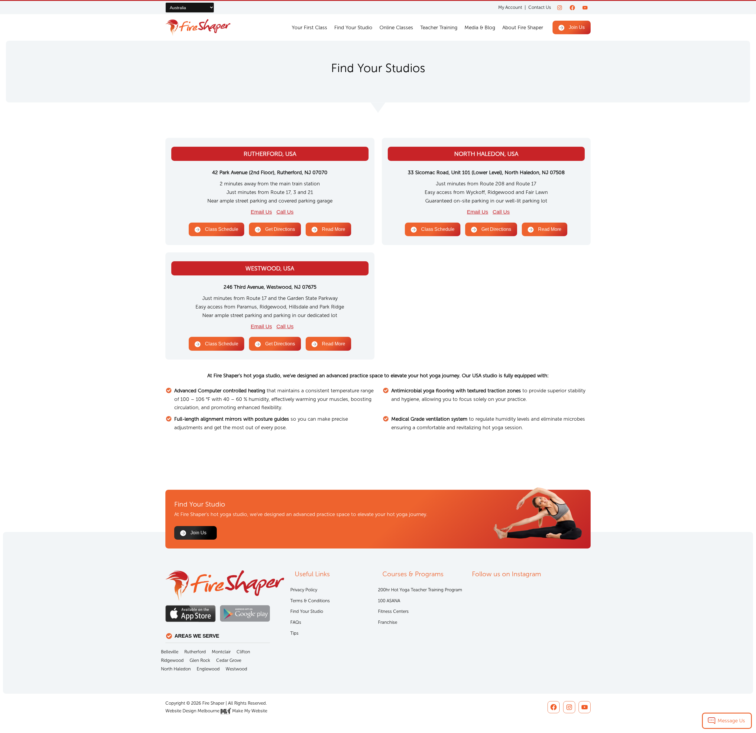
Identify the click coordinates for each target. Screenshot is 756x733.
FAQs (295, 622)
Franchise (387, 622)
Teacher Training (438, 27)
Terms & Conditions (310, 600)
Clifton (243, 651)
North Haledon (176, 669)
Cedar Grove (228, 660)
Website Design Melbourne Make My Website (216, 711)
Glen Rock (200, 660)
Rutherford (195, 651)
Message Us (731, 721)
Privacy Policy (303, 589)
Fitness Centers (393, 611)
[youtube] (585, 7)
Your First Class (309, 27)
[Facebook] (572, 7)
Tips (294, 633)
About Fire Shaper (522, 27)
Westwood (236, 669)
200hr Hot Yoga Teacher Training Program (420, 589)
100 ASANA (389, 600)
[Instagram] (559, 7)
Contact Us (539, 7)
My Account (510, 7)
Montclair (221, 651)
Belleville (169, 651)
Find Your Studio (353, 27)
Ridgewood (172, 660)
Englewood (208, 669)
